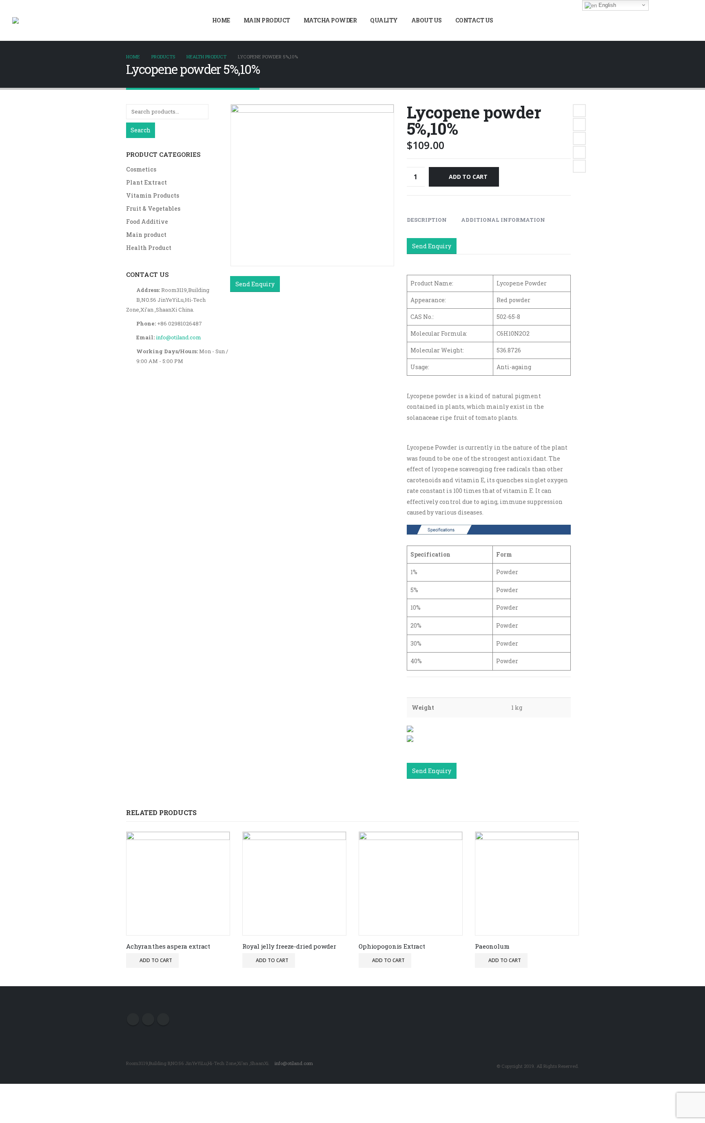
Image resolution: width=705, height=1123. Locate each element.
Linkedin (163, 1019)
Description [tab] (427, 219)
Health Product (148, 248)
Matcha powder (330, 20)
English (606, 5)
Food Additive (147, 221)
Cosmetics (141, 169)
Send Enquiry (255, 284)
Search (141, 130)
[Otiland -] (26, 20)
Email (579, 166)
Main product (267, 20)
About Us (426, 20)
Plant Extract (146, 182)
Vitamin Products (152, 195)
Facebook (579, 110)
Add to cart (468, 176)
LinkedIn (579, 138)
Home (221, 20)
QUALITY (384, 20)
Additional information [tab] (503, 219)
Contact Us (474, 20)
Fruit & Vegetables (153, 208)
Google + (579, 152)
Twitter (579, 124)
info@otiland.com (178, 337)
